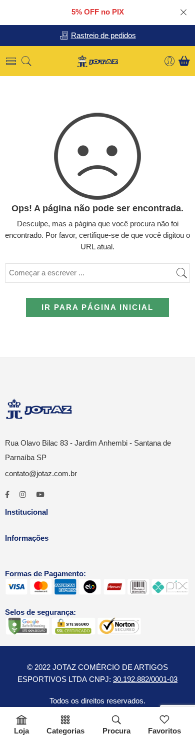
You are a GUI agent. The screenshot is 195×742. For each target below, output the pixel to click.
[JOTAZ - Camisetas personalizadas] (97, 61)
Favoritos (164, 731)
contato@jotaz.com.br (41, 474)
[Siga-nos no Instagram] (23, 495)
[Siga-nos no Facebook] (7, 495)
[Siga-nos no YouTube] (40, 495)
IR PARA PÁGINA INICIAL (98, 307)
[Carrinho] (184, 61)
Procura (116, 731)
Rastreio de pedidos (103, 36)
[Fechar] (183, 13)
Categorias (65, 731)
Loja (21, 731)
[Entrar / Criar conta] (170, 61)
